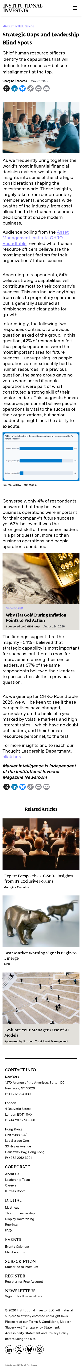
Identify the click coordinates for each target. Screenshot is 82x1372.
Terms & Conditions (43, 1322)
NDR (7, 964)
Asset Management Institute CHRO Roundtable (36, 237)
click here (13, 756)
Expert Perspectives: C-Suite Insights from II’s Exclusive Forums (38, 878)
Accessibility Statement (22, 1333)
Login (34, 1365)
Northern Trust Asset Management (45, 1041)
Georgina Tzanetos (16, 887)
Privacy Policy (58, 1333)
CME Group (32, 626)
